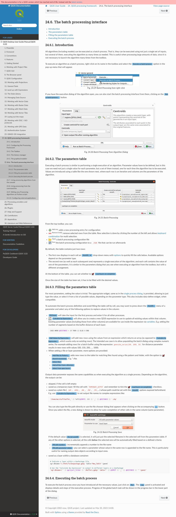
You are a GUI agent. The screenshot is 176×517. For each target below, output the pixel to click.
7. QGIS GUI (9, 71)
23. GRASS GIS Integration (15, 134)
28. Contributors (11, 216)
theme (71, 512)
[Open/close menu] (1, 42)
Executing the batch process (61, 38)
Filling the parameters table (60, 35)
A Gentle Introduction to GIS (14, 235)
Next (163, 11)
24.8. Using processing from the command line (18, 187)
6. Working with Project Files (16, 67)
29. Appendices (11, 219)
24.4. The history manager (16, 155)
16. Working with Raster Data (16, 105)
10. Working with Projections (16, 82)
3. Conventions (10, 56)
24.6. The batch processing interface (20, 162)
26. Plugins (9, 208)
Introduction (54, 29)
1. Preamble (9, 48)
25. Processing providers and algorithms (16, 203)
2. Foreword (9, 52)
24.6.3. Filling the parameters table (20, 173)
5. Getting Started (12, 63)
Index (19, 29)
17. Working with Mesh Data (16, 109)
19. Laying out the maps (14, 117)
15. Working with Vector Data (16, 101)
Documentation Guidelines (13, 244)
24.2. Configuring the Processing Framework (19, 147)
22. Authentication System (15, 130)
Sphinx (58, 512)
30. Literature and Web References (18, 223)
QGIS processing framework (82, 6)
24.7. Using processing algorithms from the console (21, 181)
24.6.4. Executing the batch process (21, 176)
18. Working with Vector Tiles (16, 113)
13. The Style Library (13, 94)
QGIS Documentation (20, 6)
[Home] (46, 6)
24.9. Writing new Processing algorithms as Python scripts (17, 193)
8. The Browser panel (13, 75)
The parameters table (58, 32)
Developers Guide (10, 257)
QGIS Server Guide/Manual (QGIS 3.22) (18, 227)
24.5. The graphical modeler (17, 159)
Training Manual (9, 231)
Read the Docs (92, 512)
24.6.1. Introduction (15, 166)
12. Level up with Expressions (16, 90)
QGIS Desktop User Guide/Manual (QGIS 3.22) (19, 43)
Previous (53, 11)
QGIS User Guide (57, 6)
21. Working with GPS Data (15, 127)
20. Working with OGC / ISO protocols (16, 122)
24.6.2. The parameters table (18, 169)
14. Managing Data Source (15, 98)
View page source (161, 6)
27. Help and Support (13, 212)
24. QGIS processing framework (17, 138)
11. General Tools (11, 86)
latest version (77, 2)
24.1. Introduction (13, 142)
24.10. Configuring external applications (21, 198)
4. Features (9, 59)
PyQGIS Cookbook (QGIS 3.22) (15, 254)
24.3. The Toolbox (13, 151)
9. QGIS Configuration (13, 79)
